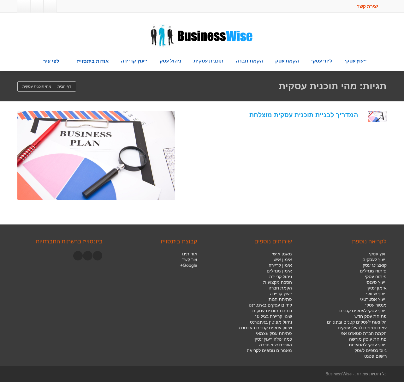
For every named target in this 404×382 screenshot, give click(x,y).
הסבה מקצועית (277, 282)
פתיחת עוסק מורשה (368, 339)
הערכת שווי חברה (275, 344)
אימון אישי (282, 259)
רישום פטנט (375, 356)
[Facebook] (50, 6)
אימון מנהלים (279, 270)
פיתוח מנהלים (373, 270)
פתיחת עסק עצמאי (274, 333)
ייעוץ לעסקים (374, 259)
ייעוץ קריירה (134, 60)
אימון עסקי (376, 287)
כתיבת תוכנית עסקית (272, 310)
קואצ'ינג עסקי (374, 265)
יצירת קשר (368, 6)
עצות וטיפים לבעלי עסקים (362, 327)
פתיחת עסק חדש (370, 316)
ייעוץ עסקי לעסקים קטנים (363, 310)
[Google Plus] (37, 6)
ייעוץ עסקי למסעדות (368, 344)
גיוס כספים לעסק (370, 350)
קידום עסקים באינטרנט (270, 304)
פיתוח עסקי (376, 276)
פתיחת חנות (280, 299)
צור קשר (189, 259)
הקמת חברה (249, 60)
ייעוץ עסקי (356, 60)
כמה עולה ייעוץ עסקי (272, 339)
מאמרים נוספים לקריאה (269, 350)
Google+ (188, 265)
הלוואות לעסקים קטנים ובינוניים (357, 322)
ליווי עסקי (321, 60)
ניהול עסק (170, 60)
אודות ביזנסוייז (93, 61)
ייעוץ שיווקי (376, 293)
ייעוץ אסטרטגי (373, 299)
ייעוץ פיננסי (376, 282)
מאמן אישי (282, 253)
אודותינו (189, 253)
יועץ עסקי (378, 253)
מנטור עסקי (376, 304)
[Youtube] (87, 255)
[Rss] (23, 6)
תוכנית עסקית (208, 60)
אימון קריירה (280, 265)
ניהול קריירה (280, 276)
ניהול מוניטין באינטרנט (271, 322)
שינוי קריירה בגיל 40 (273, 316)
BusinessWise (338, 374)
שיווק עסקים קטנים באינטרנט (264, 327)
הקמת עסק (287, 60)
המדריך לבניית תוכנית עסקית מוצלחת (303, 114)
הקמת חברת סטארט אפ (364, 333)
